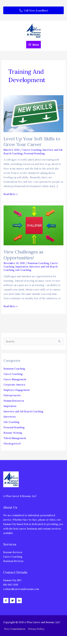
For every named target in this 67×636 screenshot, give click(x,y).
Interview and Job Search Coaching (23, 411)
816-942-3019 (10, 584)
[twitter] (13, 600)
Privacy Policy (36, 628)
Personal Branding (34, 153)
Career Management (15, 379)
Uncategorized (12, 443)
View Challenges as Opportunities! (23, 254)
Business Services (13, 561)
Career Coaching (31, 149)
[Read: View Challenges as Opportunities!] (33, 225)
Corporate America (14, 384)
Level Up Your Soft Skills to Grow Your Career (32, 141)
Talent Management (15, 438)
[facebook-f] (6, 600)
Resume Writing (13, 432)
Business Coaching (38, 263)
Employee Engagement (17, 389)
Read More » (11, 194)
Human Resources (14, 400)
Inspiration (21, 266)
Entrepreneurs (12, 395)
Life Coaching (23, 270)
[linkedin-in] (20, 600)
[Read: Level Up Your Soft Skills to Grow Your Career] (33, 113)
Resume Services (12, 552)
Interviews (10, 416)
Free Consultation (14, 628)
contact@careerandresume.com (21, 589)
